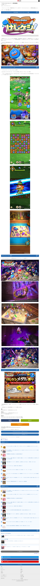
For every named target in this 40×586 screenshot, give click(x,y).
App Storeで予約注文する (10, 420)
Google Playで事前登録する (30, 420)
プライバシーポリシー (4, 576)
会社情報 (22, 578)
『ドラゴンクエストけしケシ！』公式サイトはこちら (19, 431)
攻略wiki (2, 572)
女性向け (22, 571)
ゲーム (21, 566)
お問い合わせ (2, 578)
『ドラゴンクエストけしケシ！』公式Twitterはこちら (19, 434)
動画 (21, 572)
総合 (1, 566)
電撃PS (21, 569)
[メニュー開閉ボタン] (39, 1)
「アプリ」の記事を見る (5, 439)
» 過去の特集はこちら (36, 553)
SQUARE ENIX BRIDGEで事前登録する (20, 424)
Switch (2, 571)
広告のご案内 (22, 576)
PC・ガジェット (3, 569)
